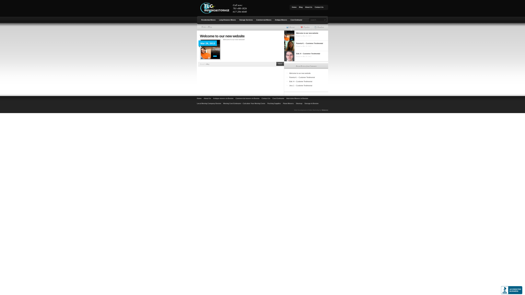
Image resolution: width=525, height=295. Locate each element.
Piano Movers (288, 103)
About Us (308, 7)
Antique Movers (281, 20)
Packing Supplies (274, 103)
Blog (301, 7)
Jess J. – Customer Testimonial (300, 86)
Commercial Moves (263, 20)
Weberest (325, 110)
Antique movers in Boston (223, 98)
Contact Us (319, 7)
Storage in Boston (311, 103)
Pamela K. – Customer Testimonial (302, 77)
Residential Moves (208, 20)
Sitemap (299, 103)
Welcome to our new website (222, 36)
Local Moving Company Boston (209, 103)
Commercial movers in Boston (247, 98)
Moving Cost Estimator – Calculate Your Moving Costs (244, 103)
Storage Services (246, 20)
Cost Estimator (296, 20)
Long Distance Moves (227, 20)
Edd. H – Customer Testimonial (300, 81)
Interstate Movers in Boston (297, 98)
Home (294, 7)
